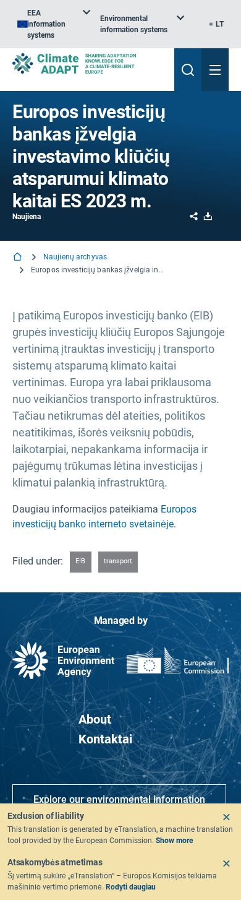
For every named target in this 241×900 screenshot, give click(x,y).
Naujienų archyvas (75, 257)
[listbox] (53, 24)
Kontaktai (105, 739)
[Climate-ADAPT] (88, 63)
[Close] (226, 817)
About (94, 719)
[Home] (18, 257)
